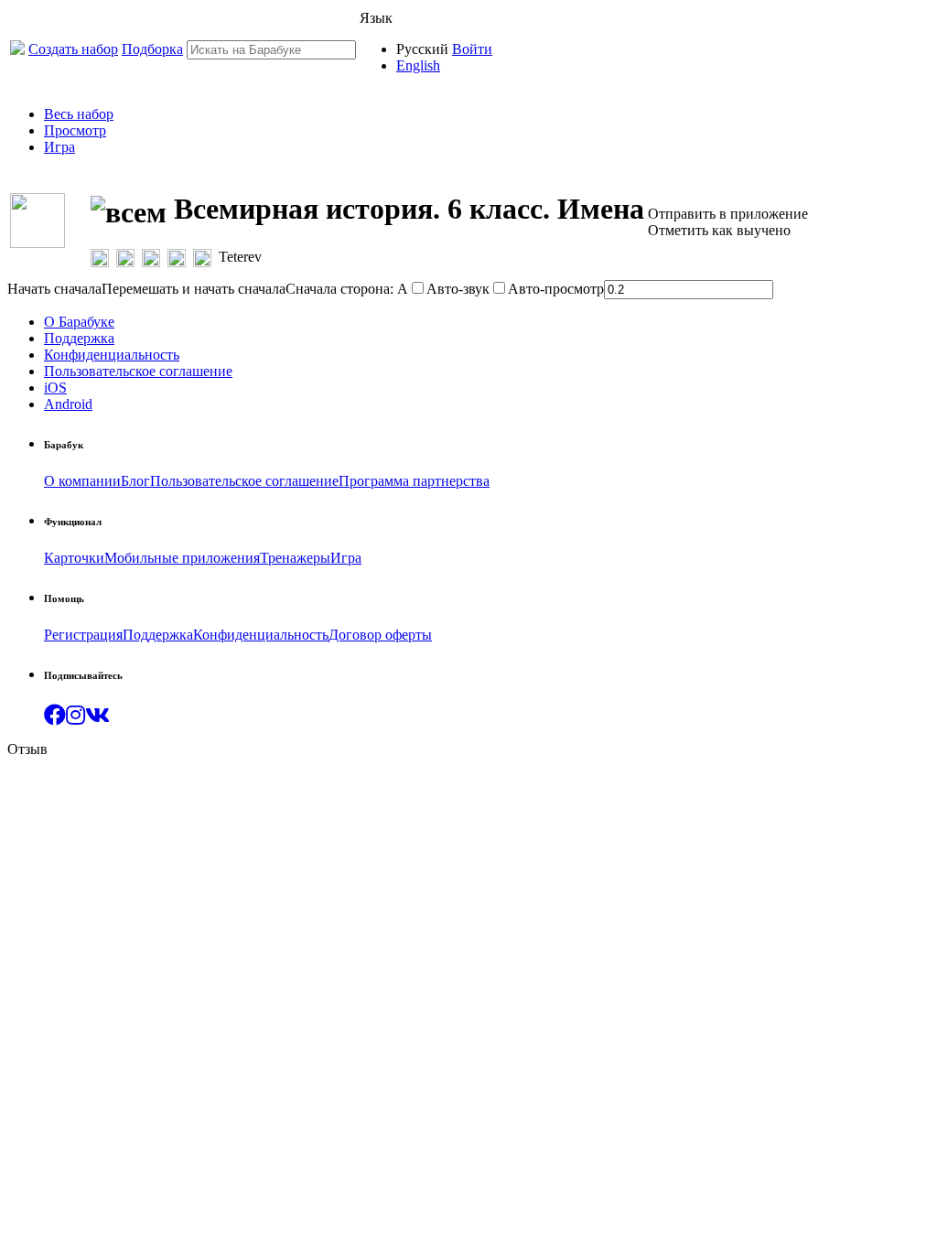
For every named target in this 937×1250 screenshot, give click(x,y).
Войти (472, 49)
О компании (82, 481)
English (418, 65)
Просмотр (75, 130)
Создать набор (73, 49)
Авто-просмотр (556, 288)
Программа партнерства (414, 481)
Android (68, 404)
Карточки (74, 558)
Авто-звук (458, 288)
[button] (55, 718)
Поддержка (79, 338)
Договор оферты (380, 634)
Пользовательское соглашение (138, 371)
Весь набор (78, 114)
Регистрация (83, 634)
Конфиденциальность (111, 354)
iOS (55, 387)
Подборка (152, 49)
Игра (59, 147)
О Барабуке (79, 321)
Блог (135, 481)
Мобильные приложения (182, 558)
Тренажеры (295, 558)
